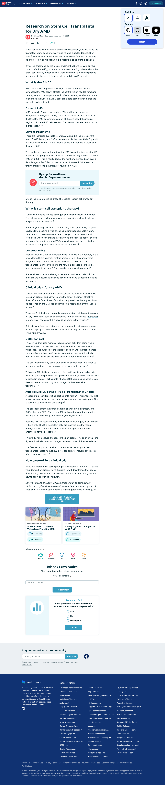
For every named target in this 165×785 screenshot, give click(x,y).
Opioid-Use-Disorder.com (127, 695)
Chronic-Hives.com (67, 737)
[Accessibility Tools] (140, 3)
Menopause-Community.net (99, 737)
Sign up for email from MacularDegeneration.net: (55, 176)
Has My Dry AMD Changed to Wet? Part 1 (80, 527)
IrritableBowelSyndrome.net (99, 718)
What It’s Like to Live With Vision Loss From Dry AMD (41, 527)
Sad (61, 555)
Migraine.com (93, 749)
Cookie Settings (108, 763)
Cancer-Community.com (69, 726)
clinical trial (65, 60)
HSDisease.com (94, 703)
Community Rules (124, 763)
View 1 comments (61, 576)
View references (34, 549)
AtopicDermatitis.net (68, 707)
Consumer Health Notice (69, 763)
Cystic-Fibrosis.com (67, 749)
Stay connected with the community (44, 650)
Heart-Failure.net (95, 688)
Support (51, 555)
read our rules (55, 571)
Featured (70, 3)
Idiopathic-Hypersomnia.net (100, 707)
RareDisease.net (123, 718)
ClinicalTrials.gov (50, 477)
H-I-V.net (91, 699)
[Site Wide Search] (135, 3)
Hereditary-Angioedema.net (100, 695)
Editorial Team (39, 36)
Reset (142, 42)
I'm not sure (75, 620)
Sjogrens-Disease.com (126, 730)
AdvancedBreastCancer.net (70, 688)
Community (25, 3)
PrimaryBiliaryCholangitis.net (129, 707)
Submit (73, 627)
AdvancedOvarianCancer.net (71, 691)
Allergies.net (64, 695)
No (71, 616)
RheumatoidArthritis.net (127, 722)
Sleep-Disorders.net (125, 737)
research (75, 162)
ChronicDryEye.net (67, 734)
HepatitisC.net (94, 691)
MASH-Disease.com (96, 734)
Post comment (62, 590)
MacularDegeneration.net (98, 730)
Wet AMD (67, 112)
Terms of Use (46, 190)
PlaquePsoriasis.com (125, 703)
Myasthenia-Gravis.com (98, 756)
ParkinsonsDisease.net (126, 699)
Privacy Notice (86, 188)
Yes (72, 612)
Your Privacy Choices (91, 763)
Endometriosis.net (67, 753)
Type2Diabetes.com (125, 753)
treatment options (70, 66)
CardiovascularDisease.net (70, 730)
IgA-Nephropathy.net (97, 711)
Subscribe (87, 183)
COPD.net (63, 745)
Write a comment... (36, 582)
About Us (26, 763)
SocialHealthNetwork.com (128, 741)
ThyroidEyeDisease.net (126, 749)
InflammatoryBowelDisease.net (101, 714)
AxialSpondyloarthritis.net (70, 714)
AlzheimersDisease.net (69, 699)
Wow (71, 555)
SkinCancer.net (123, 734)
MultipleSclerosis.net (97, 753)
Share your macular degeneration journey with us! (62, 499)
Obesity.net (121, 691)
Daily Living (55, 3)
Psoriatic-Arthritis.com (126, 714)
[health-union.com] (32, 682)
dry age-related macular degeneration (74, 53)
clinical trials (79, 274)
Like (39, 555)
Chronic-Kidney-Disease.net (71, 741)
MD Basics (40, 3)
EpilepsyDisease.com (68, 756)
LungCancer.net (94, 722)
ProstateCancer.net (125, 711)
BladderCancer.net (67, 718)
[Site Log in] (145, 3)
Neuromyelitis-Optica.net (127, 688)
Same (82, 555)
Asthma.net (64, 703)
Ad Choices (27, 766)
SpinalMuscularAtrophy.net (128, 745)
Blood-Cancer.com (67, 722)
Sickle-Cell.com (123, 726)
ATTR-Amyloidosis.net (68, 711)
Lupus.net (92, 726)
